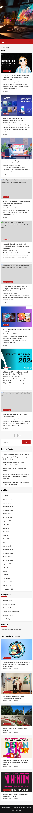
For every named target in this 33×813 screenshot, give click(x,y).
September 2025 (8, 517)
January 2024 (7, 585)
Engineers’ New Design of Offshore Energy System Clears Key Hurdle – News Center (15, 289)
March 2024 (6, 578)
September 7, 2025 (13, 165)
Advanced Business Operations (11, 629)
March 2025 (6, 539)
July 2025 (6, 524)
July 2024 (6, 567)
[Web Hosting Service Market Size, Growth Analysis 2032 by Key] (16, 105)
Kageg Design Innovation (11, 611)
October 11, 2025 (12, 122)
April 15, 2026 (12, 700)
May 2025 (6, 531)
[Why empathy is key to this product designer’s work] (16, 402)
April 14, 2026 (12, 732)
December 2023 (8, 589)
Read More (5, 91)
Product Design (7, 156)
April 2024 (6, 574)
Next (19, 435)
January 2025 (7, 546)
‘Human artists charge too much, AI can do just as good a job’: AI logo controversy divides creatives (16, 457)
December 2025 (8, 506)
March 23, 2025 (12, 293)
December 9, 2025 (13, 82)
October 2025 (7, 514)
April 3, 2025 (11, 250)
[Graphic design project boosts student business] (16, 716)
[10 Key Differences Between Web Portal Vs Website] (16, 316)
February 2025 (7, 542)
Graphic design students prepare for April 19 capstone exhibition (16, 483)
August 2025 (7, 521)
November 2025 (8, 510)
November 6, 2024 (13, 419)
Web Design (6, 113)
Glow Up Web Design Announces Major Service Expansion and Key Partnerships (16, 203)
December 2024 (8, 549)
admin (5, 82)
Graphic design (7, 71)
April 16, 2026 (12, 668)
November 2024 (8, 553)
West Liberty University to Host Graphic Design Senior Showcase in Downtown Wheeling (16, 476)
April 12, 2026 (12, 798)
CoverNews (27, 807)
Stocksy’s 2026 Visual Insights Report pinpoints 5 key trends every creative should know (16, 77)
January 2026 (7, 503)
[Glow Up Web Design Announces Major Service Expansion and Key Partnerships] (16, 189)
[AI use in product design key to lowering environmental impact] (16, 148)
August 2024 (7, 564)
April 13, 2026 (12, 766)
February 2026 (7, 499)
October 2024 (7, 557)
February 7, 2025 (12, 333)
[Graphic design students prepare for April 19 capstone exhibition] (16, 782)
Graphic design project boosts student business (15, 469)
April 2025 (6, 535)
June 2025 (6, 528)
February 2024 (7, 582)
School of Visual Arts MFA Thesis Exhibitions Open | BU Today (13, 464)
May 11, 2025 (12, 207)
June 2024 (6, 571)
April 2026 (6, 496)
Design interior (7, 600)
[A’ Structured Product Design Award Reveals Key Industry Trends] (16, 359)
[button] (3, 41)
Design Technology (7, 282)
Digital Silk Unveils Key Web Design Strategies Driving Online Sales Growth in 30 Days (16, 246)
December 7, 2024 (13, 376)
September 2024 (8, 560)
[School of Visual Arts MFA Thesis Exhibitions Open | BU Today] (16, 683)
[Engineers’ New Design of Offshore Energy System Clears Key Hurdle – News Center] (16, 274)
